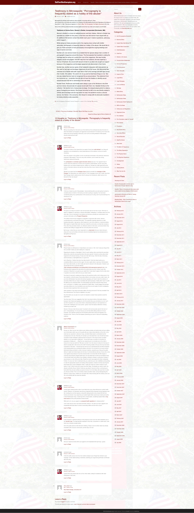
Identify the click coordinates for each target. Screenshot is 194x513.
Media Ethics (120, 91)
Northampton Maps (121, 95)
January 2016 (120, 214)
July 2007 (119, 401)
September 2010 (121, 273)
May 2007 (119, 408)
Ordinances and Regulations (123, 109)
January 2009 (120, 338)
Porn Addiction (120, 115)
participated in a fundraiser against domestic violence (78, 161)
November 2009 (120, 307)
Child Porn (119, 53)
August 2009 (120, 318)
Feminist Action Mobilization (123, 60)
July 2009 (119, 321)
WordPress (137, 511)
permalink (95, 101)
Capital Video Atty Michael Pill (124, 43)
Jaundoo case (69, 421)
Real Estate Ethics (121, 129)
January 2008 (120, 380)
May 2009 (119, 328)
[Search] (139, 9)
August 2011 (120, 245)
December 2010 (120, 266)
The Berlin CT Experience (123, 147)
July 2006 (119, 442)
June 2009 (119, 325)
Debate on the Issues (122, 57)
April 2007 (119, 411)
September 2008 (121, 352)
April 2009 (119, 332)
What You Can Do (121, 171)
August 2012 (120, 224)
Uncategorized (120, 160)
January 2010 (120, 300)
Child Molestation (121, 50)
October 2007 (120, 390)
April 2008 (119, 370)
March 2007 (119, 415)
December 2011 (120, 235)
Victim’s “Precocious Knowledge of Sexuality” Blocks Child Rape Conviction (75, 111)
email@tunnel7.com (70, 16)
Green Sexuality (120, 70)
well (95, 149)
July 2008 (119, 359)
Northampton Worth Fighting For (124, 102)
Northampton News (121, 98)
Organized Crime (121, 112)
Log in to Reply (67, 138)
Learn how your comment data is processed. (84, 504)
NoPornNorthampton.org (108, 511)
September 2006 (121, 435)
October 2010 (120, 269)
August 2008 (120, 356)
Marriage (89, 101)
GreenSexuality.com (127, 28)
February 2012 (120, 231)
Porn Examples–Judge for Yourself (125, 119)
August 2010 (120, 276)
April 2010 (119, 290)
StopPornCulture (121, 140)
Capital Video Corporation (123, 46)
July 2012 (119, 228)
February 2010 (120, 297)
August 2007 (120, 397)
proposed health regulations (88, 401)
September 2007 (121, 394)
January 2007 (120, 422)
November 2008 (120, 345)
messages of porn (81, 171)
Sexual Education (121, 136)
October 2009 (120, 311)
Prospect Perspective (82, 216)
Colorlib (127, 511)
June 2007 (119, 404)
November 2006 (120, 428)
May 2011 (119, 255)
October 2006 (120, 432)
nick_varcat (66, 486)
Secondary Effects (121, 133)
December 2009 (120, 304)
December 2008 (120, 342)
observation (92, 230)
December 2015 (120, 217)
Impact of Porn (83, 101)
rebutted (98, 149)
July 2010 (119, 280)
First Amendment (121, 67)
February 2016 (120, 210)
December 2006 (120, 425)
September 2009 (121, 314)
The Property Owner (121, 154)
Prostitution (119, 126)
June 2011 (119, 252)
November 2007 (120, 387)
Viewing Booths (120, 167)
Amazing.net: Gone (119, 180)
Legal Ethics (120, 77)
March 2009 (119, 335)
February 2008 (120, 377)
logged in (63, 501)
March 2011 (119, 259)
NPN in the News (121, 105)
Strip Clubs (119, 143)
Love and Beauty (121, 84)
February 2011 (120, 262)
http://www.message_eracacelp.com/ (72, 489)
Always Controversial (69, 326)
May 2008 (119, 366)
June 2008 (119, 363)
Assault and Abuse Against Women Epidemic (99, 114)
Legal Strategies (121, 81)
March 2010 (119, 293)
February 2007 (120, 418)
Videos (118, 164)
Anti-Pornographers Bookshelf (63, 101)
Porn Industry (120, 122)
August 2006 (120, 439)
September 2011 (121, 241)
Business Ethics (120, 39)
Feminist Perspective (75, 101)
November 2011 (120, 238)
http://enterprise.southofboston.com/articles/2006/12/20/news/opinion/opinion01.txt (84, 267)
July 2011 (119, 248)
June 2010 (119, 283)
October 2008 (120, 349)
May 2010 (119, 287)
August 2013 (120, 221)
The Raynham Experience (123, 157)
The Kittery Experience (122, 150)
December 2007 (120, 383)
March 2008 (119, 373)
